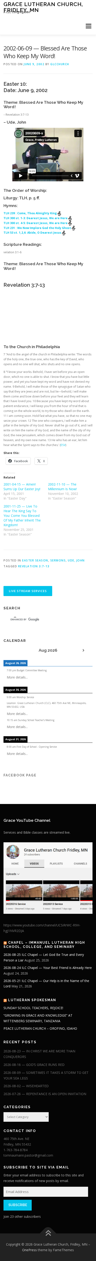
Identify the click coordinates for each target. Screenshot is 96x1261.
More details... (17, 677)
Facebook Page (20, 775)
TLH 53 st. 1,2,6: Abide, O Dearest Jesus (32, 233)
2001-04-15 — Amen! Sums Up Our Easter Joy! (21, 486)
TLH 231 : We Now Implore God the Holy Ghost (37, 228)
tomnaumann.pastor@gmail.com (28, 1155)
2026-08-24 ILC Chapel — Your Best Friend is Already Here (47, 967)
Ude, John (76, 560)
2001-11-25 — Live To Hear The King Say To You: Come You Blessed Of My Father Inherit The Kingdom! (22, 515)
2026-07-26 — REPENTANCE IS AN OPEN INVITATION (44, 1094)
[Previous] (12, 650)
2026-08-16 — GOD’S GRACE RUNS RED (34, 1064)
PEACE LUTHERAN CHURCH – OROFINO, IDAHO (40, 1028)
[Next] (84, 650)
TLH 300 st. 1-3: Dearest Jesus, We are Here (35, 218)
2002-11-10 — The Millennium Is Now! (62, 486)
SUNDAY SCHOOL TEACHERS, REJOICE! (33, 1008)
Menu (88, 26)
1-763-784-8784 (15, 1150)
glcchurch (59, 64)
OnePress (29, 1250)
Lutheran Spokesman (32, 1000)
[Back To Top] (48, 1233)
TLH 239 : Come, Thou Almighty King (30, 213)
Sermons (58, 560)
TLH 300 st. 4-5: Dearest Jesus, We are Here (35, 223)
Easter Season (35, 560)
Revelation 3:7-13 (34, 566)
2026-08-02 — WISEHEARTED (26, 1086)
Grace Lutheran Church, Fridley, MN (43, 7)
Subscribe (17, 1205)
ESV (63, 445)
